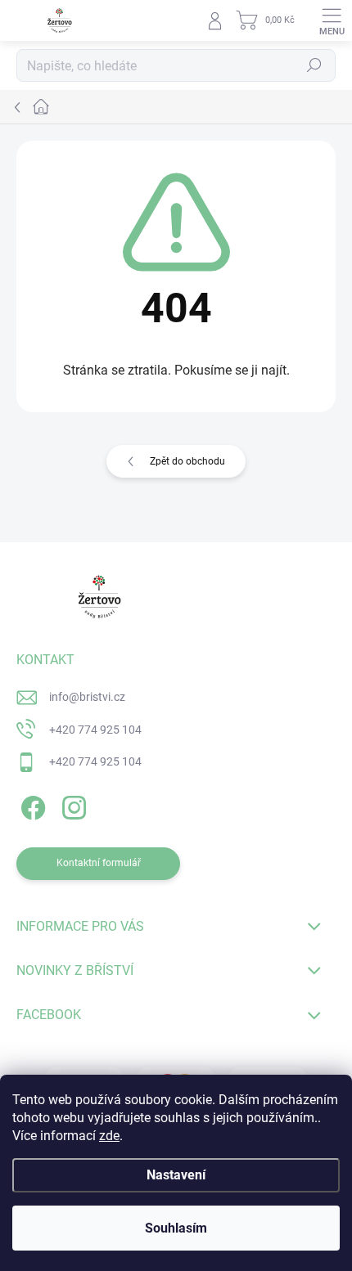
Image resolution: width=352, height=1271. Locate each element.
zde (109, 1135)
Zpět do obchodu (187, 461)
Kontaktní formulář (98, 863)
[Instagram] (71, 805)
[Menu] (331, 20)
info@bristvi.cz (87, 696)
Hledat (314, 65)
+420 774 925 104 (95, 729)
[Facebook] (30, 805)
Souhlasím (176, 1228)
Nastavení (176, 1175)
